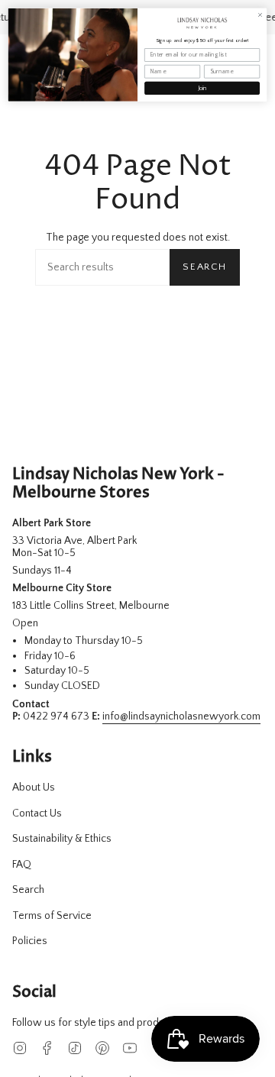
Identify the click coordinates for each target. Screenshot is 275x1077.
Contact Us (37, 813)
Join (202, 88)
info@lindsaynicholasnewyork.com (181, 716)
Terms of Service (52, 916)
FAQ (21, 865)
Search (205, 266)
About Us (33, 787)
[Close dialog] (260, 14)
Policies (29, 941)
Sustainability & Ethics (62, 839)
